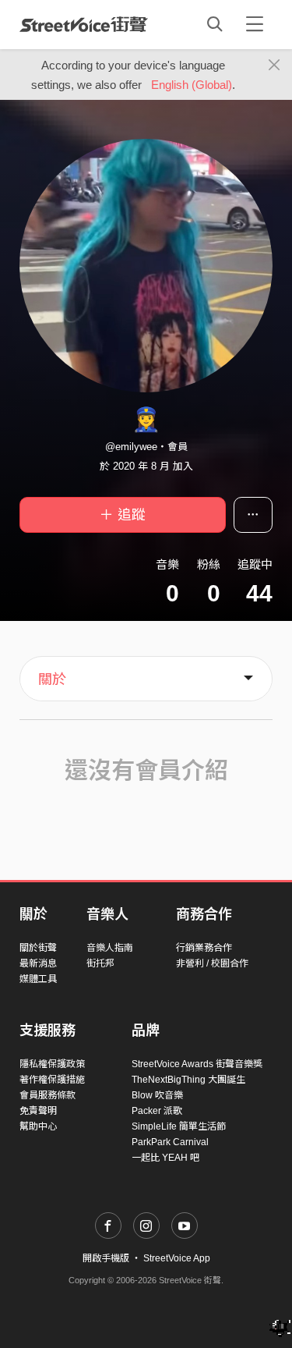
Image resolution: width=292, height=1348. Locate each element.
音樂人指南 (109, 947)
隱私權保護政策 (52, 1064)
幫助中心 (38, 1126)
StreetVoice (83, 24)
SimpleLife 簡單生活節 (179, 1126)
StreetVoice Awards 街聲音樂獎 (197, 1064)
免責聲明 (38, 1110)
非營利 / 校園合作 (212, 963)
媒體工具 (38, 979)
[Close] (274, 65)
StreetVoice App (176, 1258)
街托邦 (100, 963)
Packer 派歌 (157, 1110)
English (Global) (191, 84)
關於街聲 (38, 947)
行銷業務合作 (204, 947)
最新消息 (38, 963)
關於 (52, 679)
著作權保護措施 (52, 1079)
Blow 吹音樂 (157, 1095)
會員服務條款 (47, 1095)
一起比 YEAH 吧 (165, 1157)
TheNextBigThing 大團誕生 (188, 1079)
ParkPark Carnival (170, 1142)
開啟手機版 (106, 1258)
